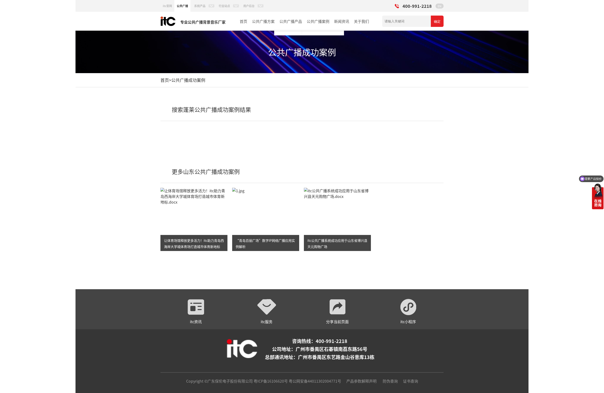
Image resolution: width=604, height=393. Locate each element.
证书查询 (410, 381)
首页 (243, 21)
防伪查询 (390, 381)
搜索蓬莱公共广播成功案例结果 (211, 109)
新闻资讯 (341, 21)
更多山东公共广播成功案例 (206, 171)
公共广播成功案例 (188, 80)
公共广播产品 (290, 21)
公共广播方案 (263, 21)
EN (439, 6)
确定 (437, 21)
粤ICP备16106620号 (270, 381)
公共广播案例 (318, 21)
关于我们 (361, 21)
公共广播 (182, 6)
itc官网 (167, 6)
